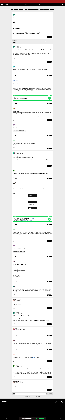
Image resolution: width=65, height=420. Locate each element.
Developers (24, 404)
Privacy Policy (14, 418)
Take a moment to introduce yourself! (29, 99)
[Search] (57, 4)
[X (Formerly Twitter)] (59, 402)
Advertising (24, 406)
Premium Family (43, 406)
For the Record (15, 406)
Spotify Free (42, 411)
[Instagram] (56, 402)
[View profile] (14, 14)
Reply (49, 37)
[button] (51, 14)
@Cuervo (24, 186)
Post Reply (49, 393)
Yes (40, 418)
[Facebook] (62, 402)
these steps (38, 1)
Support (33, 402)
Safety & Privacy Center (8, 418)
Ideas (39, 4)
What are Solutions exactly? (33, 218)
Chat (32, 4)
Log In (60, 4)
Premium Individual (43, 402)
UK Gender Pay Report (47, 418)
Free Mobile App (34, 406)
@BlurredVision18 (34, 357)
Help (26, 4)
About (14, 402)
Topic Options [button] (14, 40)
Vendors (23, 411)
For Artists (24, 402)
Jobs (14, 404)
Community (6, 4)
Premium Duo (43, 404)
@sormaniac (16, 384)
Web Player (33, 404)
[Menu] (63, 4)
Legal (3, 418)
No (36, 418)
